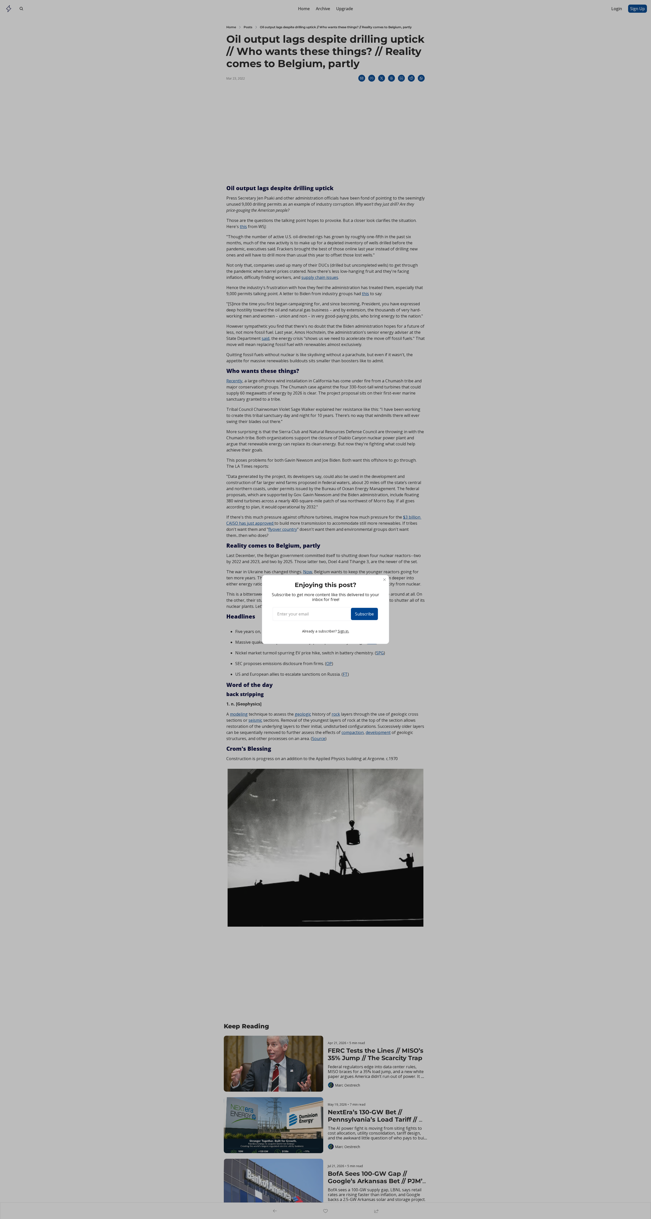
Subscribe (364, 614)
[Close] (384, 580)
